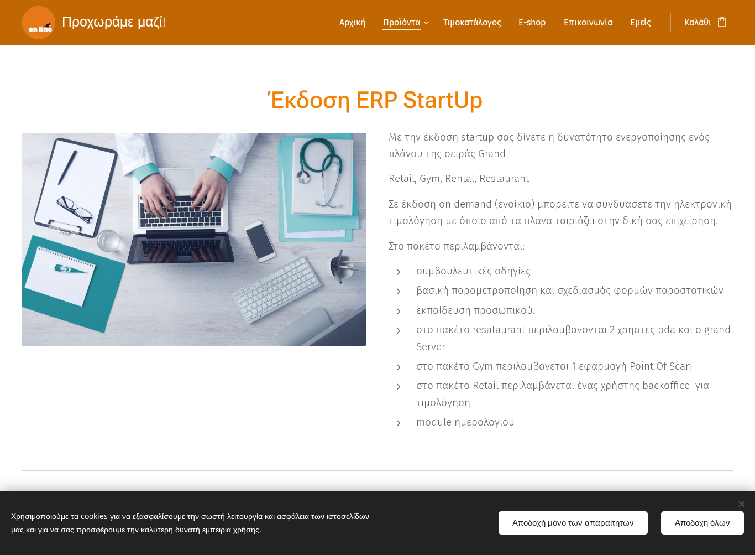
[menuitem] (355, 23)
